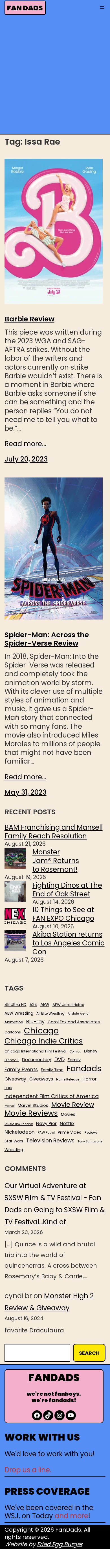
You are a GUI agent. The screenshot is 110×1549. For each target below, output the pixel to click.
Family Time (52, 1070)
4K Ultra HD (16, 1004)
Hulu (8, 1088)
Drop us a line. (28, 1469)
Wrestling (14, 1149)
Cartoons (13, 1032)
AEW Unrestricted (68, 1004)
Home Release (67, 1079)
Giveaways (41, 1079)
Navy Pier (46, 1123)
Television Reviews (50, 1140)
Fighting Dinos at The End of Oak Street (67, 890)
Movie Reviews (31, 1113)
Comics (75, 1052)
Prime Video (70, 1132)
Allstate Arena (78, 1014)
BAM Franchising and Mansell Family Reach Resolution (54, 832)
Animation (14, 1022)
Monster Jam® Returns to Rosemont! (55, 860)
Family (74, 1060)
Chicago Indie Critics (44, 1041)
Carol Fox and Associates (74, 1021)
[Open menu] (102, 7)
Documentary (36, 1060)
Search (89, 1352)
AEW (44, 1004)
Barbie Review (29, 319)
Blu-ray (35, 1021)
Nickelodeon (20, 1132)
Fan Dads (25, 8)
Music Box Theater (19, 1124)
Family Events (21, 1069)
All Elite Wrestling (50, 1013)
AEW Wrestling (19, 1013)
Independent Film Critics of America (52, 1096)
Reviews (91, 1133)
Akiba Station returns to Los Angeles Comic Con (68, 943)
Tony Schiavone (90, 1141)
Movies (68, 1114)
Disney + (12, 1060)
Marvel (10, 1106)
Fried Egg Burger (59, 1544)
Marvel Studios (33, 1105)
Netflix (67, 1124)
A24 (33, 1004)
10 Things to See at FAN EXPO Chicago (63, 914)
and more (71, 1515)
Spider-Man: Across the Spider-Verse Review (47, 639)
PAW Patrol (46, 1133)
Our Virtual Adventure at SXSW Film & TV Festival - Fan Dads (53, 1197)
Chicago (41, 1030)
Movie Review (72, 1104)
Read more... (25, 443)
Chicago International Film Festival (36, 1051)
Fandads (84, 1068)
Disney (90, 1051)
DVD (59, 1059)
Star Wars (14, 1141)
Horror (89, 1079)
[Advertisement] (55, 76)
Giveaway (15, 1079)
